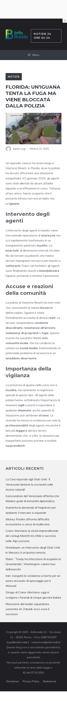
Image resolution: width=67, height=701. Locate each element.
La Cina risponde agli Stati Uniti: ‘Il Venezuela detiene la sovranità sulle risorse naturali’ (29, 484)
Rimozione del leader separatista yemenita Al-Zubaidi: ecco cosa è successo (28, 609)
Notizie (14, 76)
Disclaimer (12, 681)
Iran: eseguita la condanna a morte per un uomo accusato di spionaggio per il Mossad (33, 581)
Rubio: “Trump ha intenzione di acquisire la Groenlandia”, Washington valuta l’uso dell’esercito (33, 564)
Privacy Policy (31, 681)
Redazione (49, 681)
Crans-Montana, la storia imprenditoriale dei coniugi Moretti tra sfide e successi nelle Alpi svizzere (32, 536)
